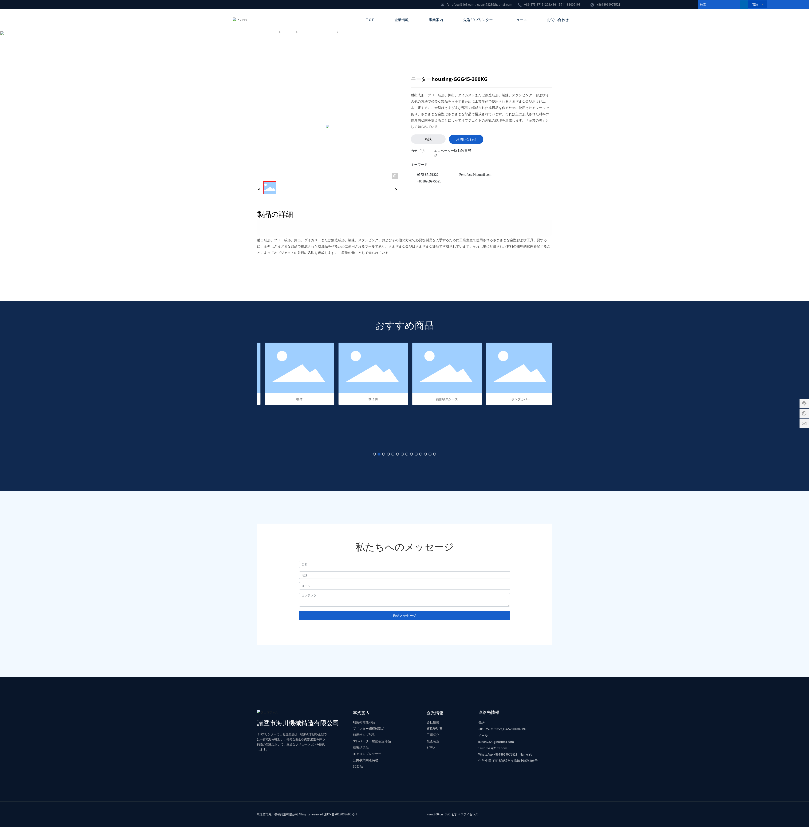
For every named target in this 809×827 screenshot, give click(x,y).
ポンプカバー (515, 399)
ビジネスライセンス (465, 814)
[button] (374, 454)
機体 (294, 399)
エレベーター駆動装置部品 (317, 32)
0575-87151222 (427, 174)
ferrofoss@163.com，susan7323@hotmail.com (479, 5)
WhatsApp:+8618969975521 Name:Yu (505, 754)
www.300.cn (434, 814)
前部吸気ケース (441, 399)
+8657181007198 (514, 729)
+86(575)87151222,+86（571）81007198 (552, 5)
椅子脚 (367, 399)
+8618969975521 (608, 5)
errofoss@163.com (493, 748)
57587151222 (493, 729)
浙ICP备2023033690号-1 (340, 814)
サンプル (289, 32)
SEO (447, 814)
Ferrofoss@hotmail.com (475, 174)
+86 (481, 729)
